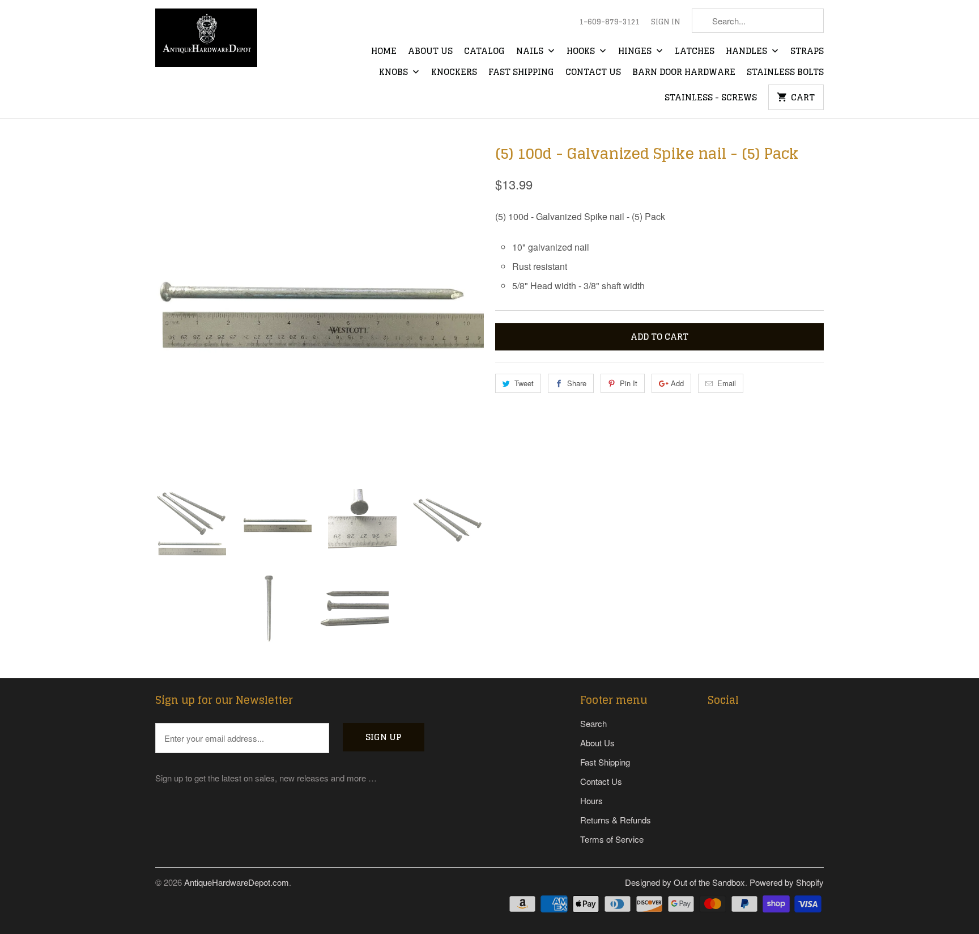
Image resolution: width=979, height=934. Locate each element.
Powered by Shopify (787, 882)
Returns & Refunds (615, 820)
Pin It (628, 383)
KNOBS (394, 72)
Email (726, 383)
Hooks (582, 51)
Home (384, 51)
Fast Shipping (521, 72)
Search (593, 723)
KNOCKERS (454, 72)
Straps (807, 51)
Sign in (665, 22)
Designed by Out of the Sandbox (685, 882)
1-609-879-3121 (609, 22)
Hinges (636, 51)
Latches (694, 51)
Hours (591, 800)
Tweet (524, 383)
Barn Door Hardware (683, 72)
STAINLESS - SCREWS (711, 98)
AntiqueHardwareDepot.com (236, 882)
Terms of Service (612, 839)
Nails (531, 51)
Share (576, 383)
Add (677, 383)
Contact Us (593, 72)
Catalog (484, 51)
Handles (747, 51)
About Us (430, 51)
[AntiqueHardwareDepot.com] (206, 41)
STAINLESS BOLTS (785, 72)
